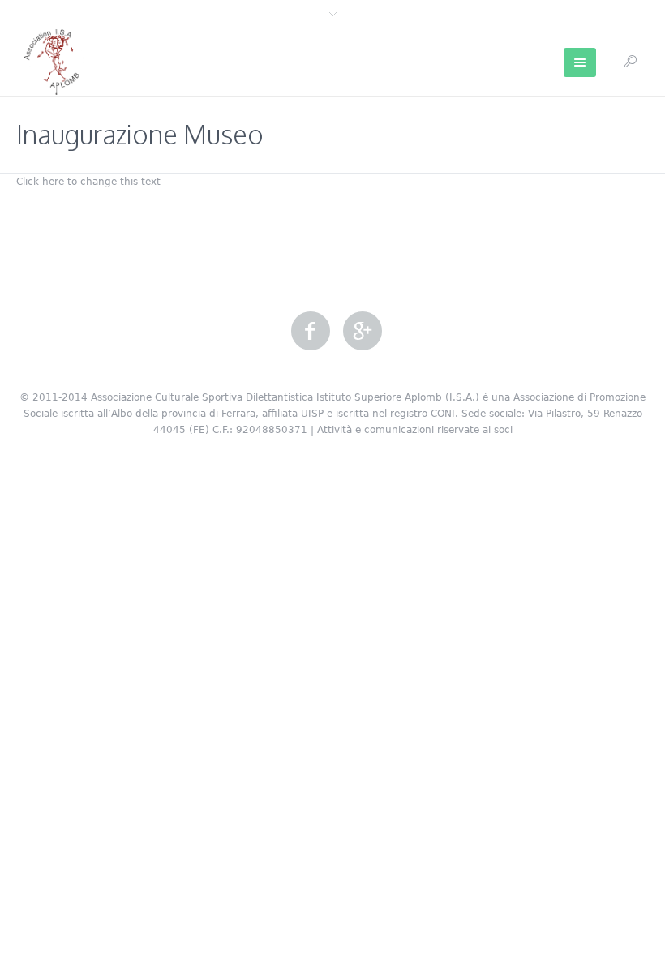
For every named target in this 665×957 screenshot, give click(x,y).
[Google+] (362, 331)
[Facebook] (310, 331)
